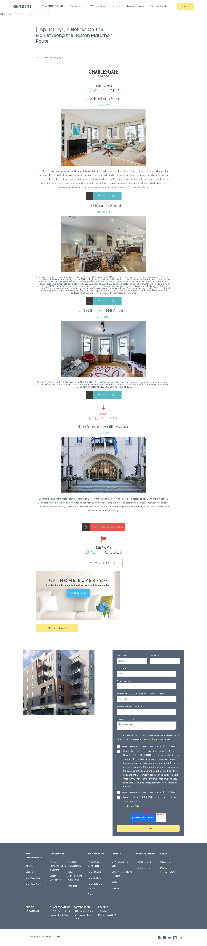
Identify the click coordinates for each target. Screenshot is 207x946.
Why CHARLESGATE (53, 6)
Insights (116, 6)
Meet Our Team (33, 877)
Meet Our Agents (34, 883)
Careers (29, 871)
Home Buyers (94, 871)
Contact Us (185, 6)
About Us (29, 865)
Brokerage (73, 885)
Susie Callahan (44, 57)
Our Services (77, 6)
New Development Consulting (75, 875)
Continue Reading (57, 628)
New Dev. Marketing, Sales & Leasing (58, 865)
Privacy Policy (148, 739)
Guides (115, 887)
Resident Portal (158, 6)
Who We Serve (98, 6)
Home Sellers (94, 877)
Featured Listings (135, 6)
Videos (115, 881)
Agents (91, 893)
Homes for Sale (143, 861)
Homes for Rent (144, 867)
